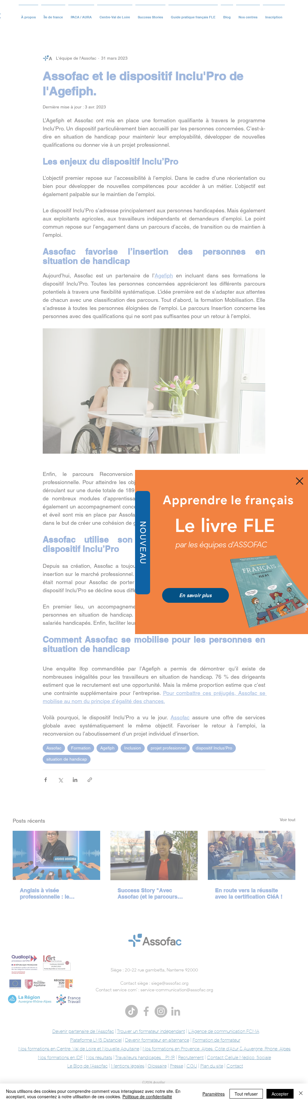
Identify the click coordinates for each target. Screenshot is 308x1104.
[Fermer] (300, 1093)
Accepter (280, 1094)
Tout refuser (246, 1094)
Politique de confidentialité (147, 1096)
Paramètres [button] (213, 1094)
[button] (299, 481)
